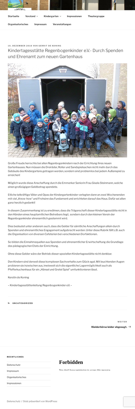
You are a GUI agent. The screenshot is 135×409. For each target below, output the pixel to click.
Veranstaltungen (62, 24)
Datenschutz (13, 364)
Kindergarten (51, 16)
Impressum (40, 24)
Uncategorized (23, 303)
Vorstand (30, 16)
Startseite (13, 16)
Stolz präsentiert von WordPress (40, 401)
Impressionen (74, 16)
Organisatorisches (18, 24)
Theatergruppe (96, 16)
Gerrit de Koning (50, 46)
